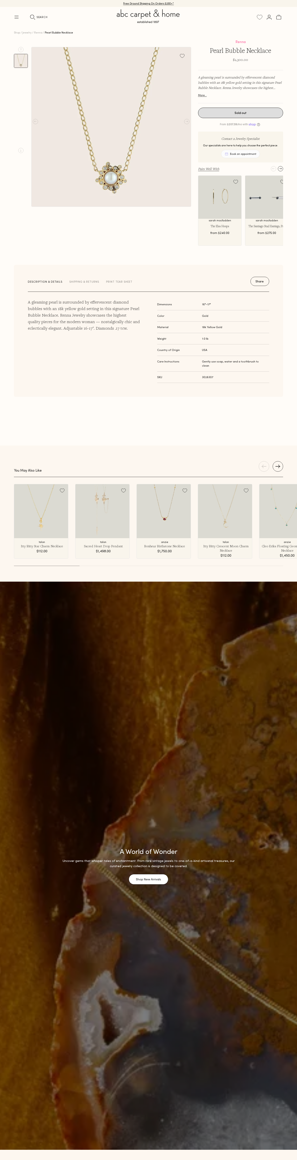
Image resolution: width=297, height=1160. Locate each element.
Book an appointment (243, 153)
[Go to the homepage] (148, 21)
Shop (17, 32)
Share (259, 281)
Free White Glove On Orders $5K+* (148, 3)
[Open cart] (278, 17)
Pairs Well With (208, 169)
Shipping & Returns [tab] (84, 281)
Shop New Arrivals (148, 879)
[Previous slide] (20, 49)
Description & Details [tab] (45, 281)
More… (202, 95)
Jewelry (27, 32)
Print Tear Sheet (119, 281)
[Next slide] (20, 150)
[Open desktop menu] (16, 17)
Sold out (241, 113)
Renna (38, 32)
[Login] (269, 17)
